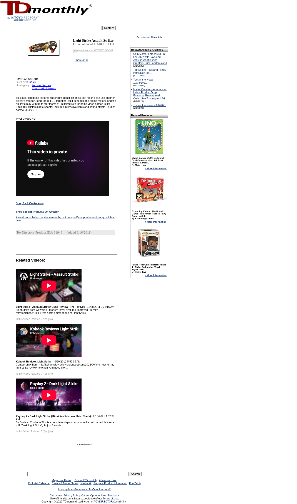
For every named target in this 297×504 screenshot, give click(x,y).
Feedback (113, 495)
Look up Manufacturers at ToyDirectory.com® (84, 489)
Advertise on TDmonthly (149, 37)
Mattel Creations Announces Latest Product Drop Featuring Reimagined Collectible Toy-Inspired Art (150, 94)
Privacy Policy (71, 495)
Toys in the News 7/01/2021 (149, 105)
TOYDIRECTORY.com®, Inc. (110, 501)
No (51, 319)
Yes (45, 319)
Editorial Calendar (39, 483)
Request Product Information (110, 483)
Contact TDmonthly (86, 480)
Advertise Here (108, 480)
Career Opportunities (93, 495)
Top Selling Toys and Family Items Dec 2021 (149, 71)
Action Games (41, 85)
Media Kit (86, 483)
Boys (32, 82)
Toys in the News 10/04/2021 (143, 81)
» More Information (156, 168)
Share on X (81, 60)
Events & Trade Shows (65, 483)
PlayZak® (135, 483)
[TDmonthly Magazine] (46, 21)
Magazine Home (61, 480)
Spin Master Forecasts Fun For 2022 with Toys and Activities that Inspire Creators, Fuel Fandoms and (150, 59)
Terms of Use (110, 498)
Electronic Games (44, 88)
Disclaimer (56, 495)
